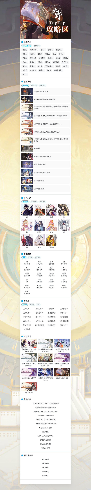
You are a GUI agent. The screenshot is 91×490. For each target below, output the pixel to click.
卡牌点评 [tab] (37, 46)
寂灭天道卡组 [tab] (27, 46)
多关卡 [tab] (25, 305)
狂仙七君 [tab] (42, 202)
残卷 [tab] (38, 305)
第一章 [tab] (30, 258)
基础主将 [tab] (25, 202)
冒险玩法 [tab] (34, 85)
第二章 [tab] (37, 258)
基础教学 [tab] (25, 85)
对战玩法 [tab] (42, 85)
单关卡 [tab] (32, 305)
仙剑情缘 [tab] (34, 202)
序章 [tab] (24, 258)
